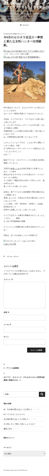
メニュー (25, 25)
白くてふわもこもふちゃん (14, 414)
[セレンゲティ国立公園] (19, 54)
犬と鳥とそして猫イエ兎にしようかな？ (20, 424)
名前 (6, 312)
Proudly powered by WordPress (15, 470)
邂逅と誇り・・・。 (12, 429)
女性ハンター (16, 168)
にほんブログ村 (10, 244)
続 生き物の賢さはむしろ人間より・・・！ (21, 409)
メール (7, 324)
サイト (6, 337)
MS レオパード (22, 34)
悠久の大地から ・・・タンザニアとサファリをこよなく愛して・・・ (24, 7)
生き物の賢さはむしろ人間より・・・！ (20, 419)
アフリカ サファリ (13, 256)
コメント (8, 279)
